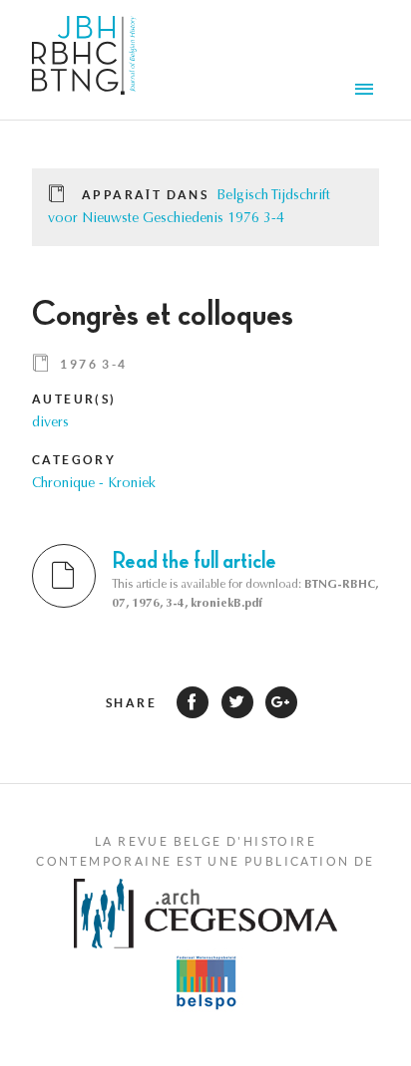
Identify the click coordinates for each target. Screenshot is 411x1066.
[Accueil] (84, 60)
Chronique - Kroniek (94, 484)
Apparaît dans (145, 194)
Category (74, 459)
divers (50, 423)
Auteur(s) (74, 399)
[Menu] (367, 92)
